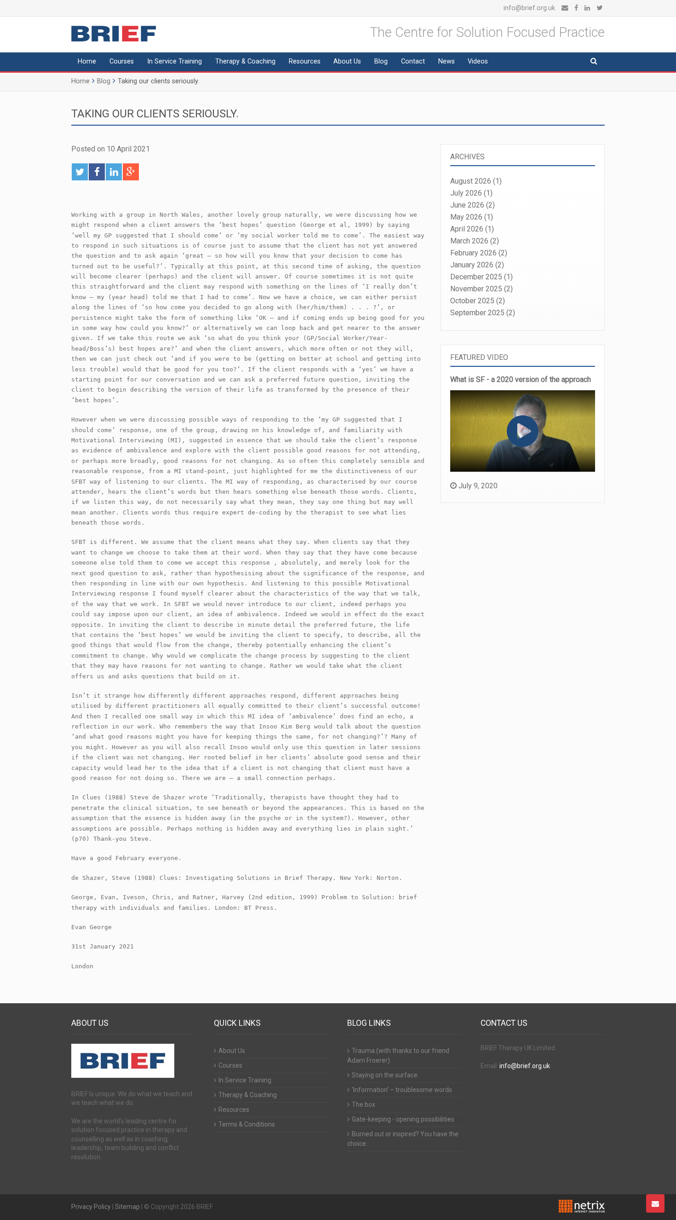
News (446, 61)
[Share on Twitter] (80, 171)
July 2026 (466, 193)
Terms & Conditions (246, 1124)
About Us (347, 61)
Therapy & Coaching (245, 61)
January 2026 (471, 264)
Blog (381, 61)
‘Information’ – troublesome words (402, 1089)
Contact (413, 61)
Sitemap (127, 1206)
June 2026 (467, 205)
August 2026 (470, 181)
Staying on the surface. (385, 1075)
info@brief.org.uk (529, 8)
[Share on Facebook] (97, 171)
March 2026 (469, 241)
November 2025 (476, 288)
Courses (121, 61)
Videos (478, 61)
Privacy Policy (91, 1206)
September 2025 (477, 312)
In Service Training (174, 61)
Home (87, 61)
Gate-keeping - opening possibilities (403, 1119)
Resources (305, 61)
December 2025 (476, 276)
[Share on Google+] (131, 171)
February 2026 (473, 253)
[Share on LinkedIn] (114, 171)
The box (363, 1104)
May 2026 (466, 217)
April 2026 (466, 229)
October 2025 (472, 300)
